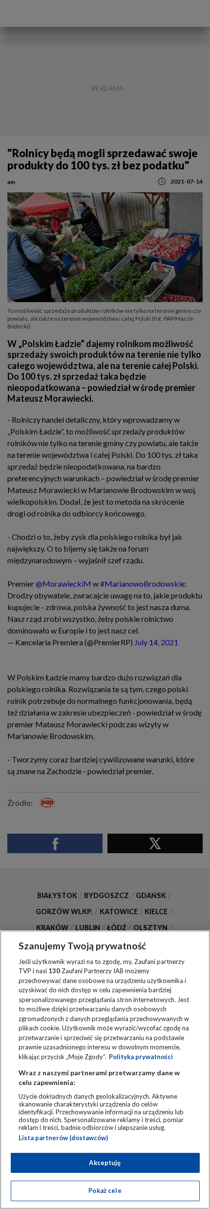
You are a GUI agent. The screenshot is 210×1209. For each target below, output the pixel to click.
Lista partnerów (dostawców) (63, 1138)
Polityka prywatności (141, 1057)
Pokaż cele (104, 1190)
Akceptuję (105, 1163)
